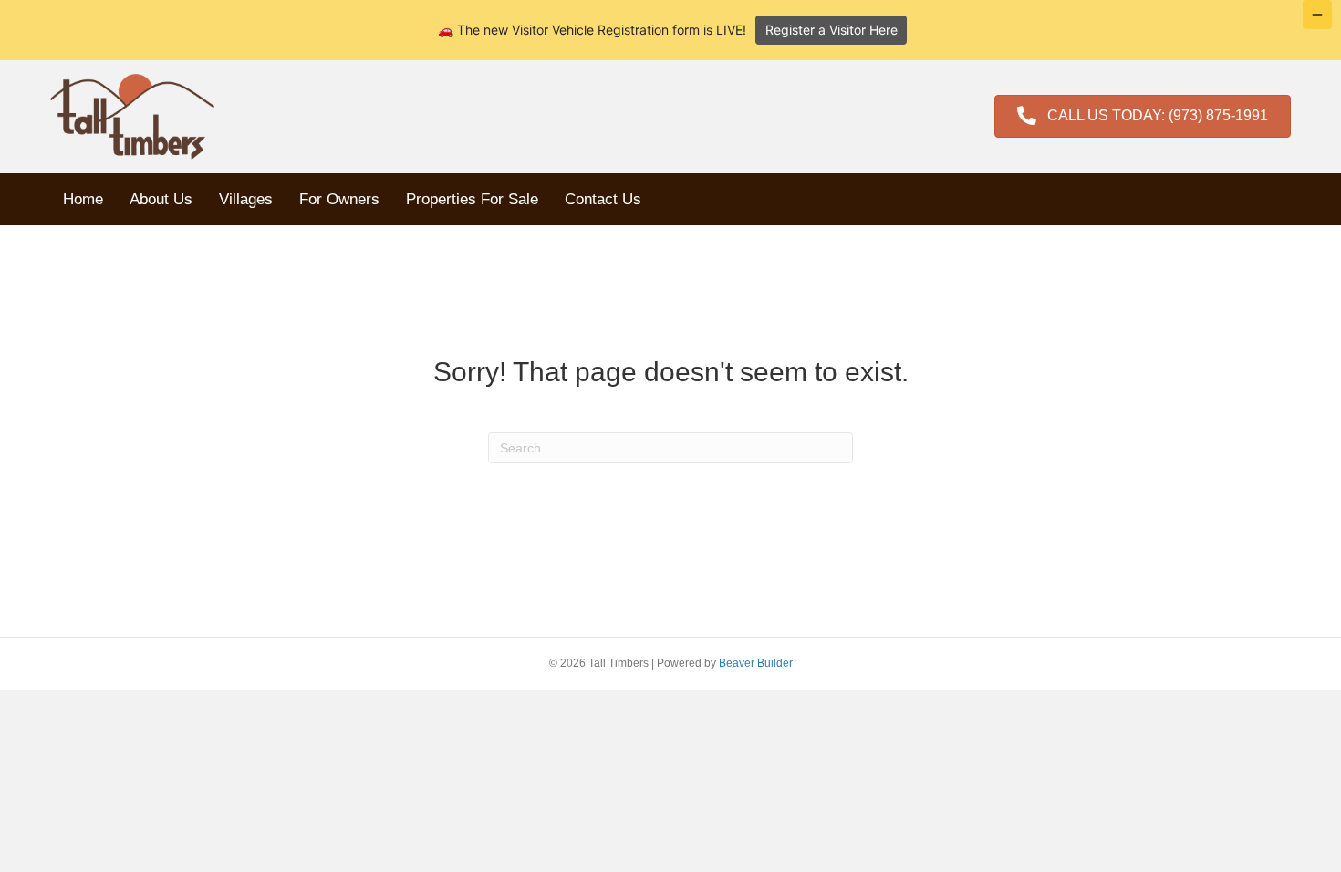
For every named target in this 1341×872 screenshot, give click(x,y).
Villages (246, 199)
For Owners (339, 199)
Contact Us (603, 199)
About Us (161, 199)
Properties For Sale (472, 199)
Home (83, 199)
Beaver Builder (756, 663)
